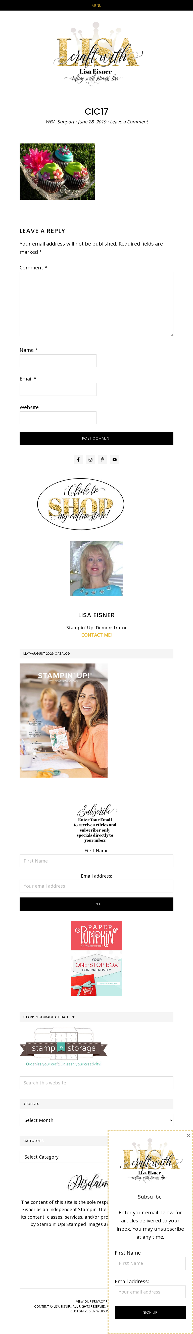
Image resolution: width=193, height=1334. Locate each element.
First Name (96, 850)
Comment (33, 267)
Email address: (96, 876)
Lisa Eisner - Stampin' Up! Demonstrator (96, 54)
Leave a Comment (129, 122)
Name (29, 350)
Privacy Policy (104, 1301)
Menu (97, 5)
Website (29, 407)
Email (28, 378)
